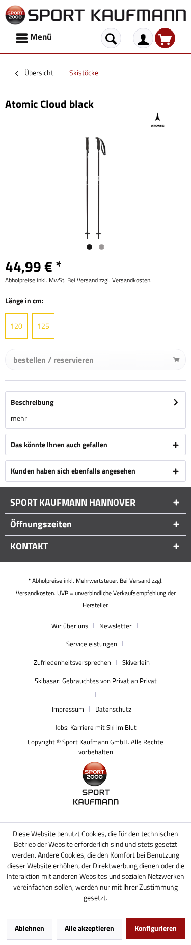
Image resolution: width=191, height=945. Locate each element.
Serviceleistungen (91, 644)
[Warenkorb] (165, 38)
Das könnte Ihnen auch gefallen (59, 444)
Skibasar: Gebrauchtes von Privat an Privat (96, 680)
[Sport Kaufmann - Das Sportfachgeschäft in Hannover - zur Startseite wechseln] (95, 15)
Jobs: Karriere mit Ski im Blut (96, 727)
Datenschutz (113, 709)
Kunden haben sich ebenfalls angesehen (73, 470)
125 (43, 325)
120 (16, 325)
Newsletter (115, 626)
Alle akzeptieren (89, 928)
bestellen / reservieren (53, 359)
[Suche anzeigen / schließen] (111, 38)
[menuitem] (34, 38)
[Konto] (143, 38)
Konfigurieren (155, 928)
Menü (40, 36)
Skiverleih (136, 662)
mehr (19, 417)
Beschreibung (32, 402)
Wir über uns (69, 626)
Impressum (68, 709)
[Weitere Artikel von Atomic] (157, 120)
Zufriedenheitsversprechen (72, 662)
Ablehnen (29, 928)
